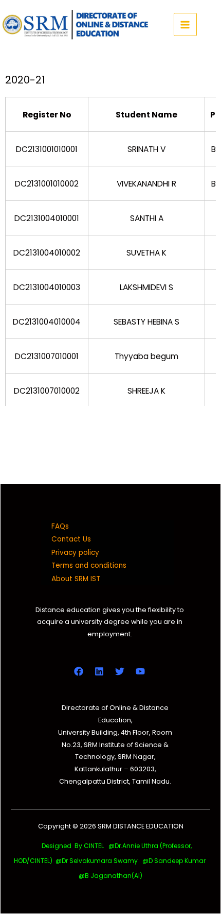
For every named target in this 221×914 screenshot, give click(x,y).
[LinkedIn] (99, 671)
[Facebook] (78, 671)
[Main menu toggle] (185, 24)
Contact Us (71, 539)
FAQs (60, 526)
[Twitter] (119, 671)
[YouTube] (140, 671)
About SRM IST (75, 579)
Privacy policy (75, 552)
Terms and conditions (88, 565)
